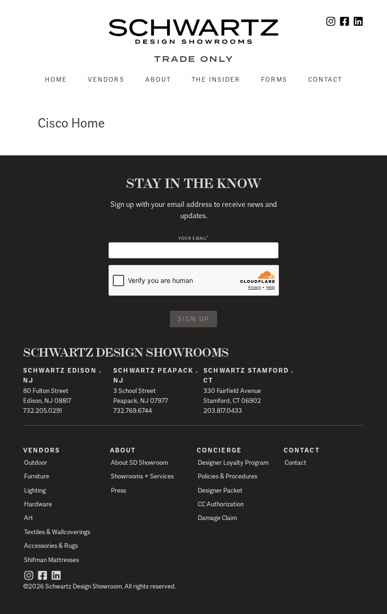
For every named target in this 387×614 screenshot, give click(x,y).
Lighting (35, 490)
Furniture (36, 475)
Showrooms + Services (142, 475)
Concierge (219, 450)
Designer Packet (220, 490)
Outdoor (35, 462)
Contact (325, 79)
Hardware (38, 503)
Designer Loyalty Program (233, 462)
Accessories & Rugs (51, 545)
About (158, 79)
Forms (274, 79)
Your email (193, 238)
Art (28, 517)
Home (56, 79)
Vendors (106, 79)
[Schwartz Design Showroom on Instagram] (331, 22)
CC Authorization (221, 503)
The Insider (216, 79)
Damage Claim (217, 517)
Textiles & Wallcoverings (57, 531)
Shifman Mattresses (51, 559)
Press (118, 490)
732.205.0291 (42, 410)
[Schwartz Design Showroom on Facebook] (344, 22)
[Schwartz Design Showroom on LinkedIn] (358, 22)
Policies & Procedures (227, 475)
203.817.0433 (222, 410)
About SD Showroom (139, 462)
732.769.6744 (132, 410)
